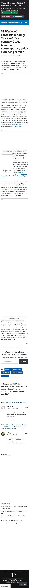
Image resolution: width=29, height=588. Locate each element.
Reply (26, 407)
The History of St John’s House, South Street (12, 523)
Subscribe (23, 361)
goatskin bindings (6, 372)
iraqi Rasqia (18, 439)
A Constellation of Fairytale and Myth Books (11, 520)
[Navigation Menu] (26, 22)
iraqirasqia (9, 433)
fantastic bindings (17, 369)
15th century (8, 369)
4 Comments (12, 55)
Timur (12, 122)
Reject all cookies (6, 16)
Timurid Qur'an (5, 375)
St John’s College (21, 176)
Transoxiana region (5, 116)
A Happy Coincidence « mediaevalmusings (16, 402)
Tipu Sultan (18, 185)
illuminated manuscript (17, 372)
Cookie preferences (18, 16)
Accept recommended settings (9, 13)
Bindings (18, 55)
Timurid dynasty (18, 126)
